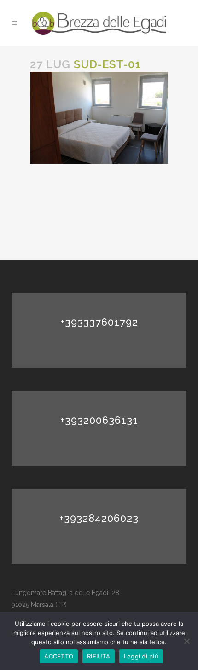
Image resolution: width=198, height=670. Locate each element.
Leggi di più (141, 656)
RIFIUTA (98, 656)
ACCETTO (58, 656)
